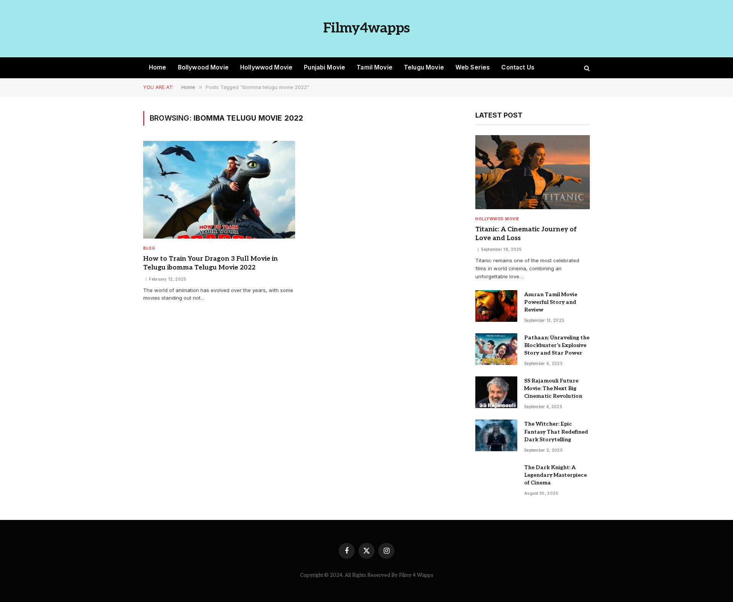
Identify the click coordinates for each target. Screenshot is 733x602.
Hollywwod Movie (266, 67)
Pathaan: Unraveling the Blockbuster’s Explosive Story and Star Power (556, 345)
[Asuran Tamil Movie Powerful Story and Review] (496, 306)
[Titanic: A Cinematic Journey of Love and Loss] (532, 172)
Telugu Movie (424, 67)
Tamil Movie (374, 67)
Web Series (472, 67)
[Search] (586, 67)
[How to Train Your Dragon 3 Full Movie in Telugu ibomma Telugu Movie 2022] (219, 190)
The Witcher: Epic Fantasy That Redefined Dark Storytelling (556, 431)
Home (157, 67)
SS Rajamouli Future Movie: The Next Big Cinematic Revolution (553, 388)
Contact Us (517, 67)
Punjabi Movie (324, 67)
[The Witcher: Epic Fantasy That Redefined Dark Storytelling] (496, 435)
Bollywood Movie (203, 67)
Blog (149, 248)
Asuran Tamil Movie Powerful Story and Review (550, 302)
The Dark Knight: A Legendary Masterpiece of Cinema (555, 475)
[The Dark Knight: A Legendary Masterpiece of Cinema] (496, 479)
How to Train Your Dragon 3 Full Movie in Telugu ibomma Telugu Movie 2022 (210, 263)
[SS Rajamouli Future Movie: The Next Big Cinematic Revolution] (496, 392)
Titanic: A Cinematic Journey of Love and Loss (526, 234)
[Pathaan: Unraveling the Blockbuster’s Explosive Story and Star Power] (496, 349)
